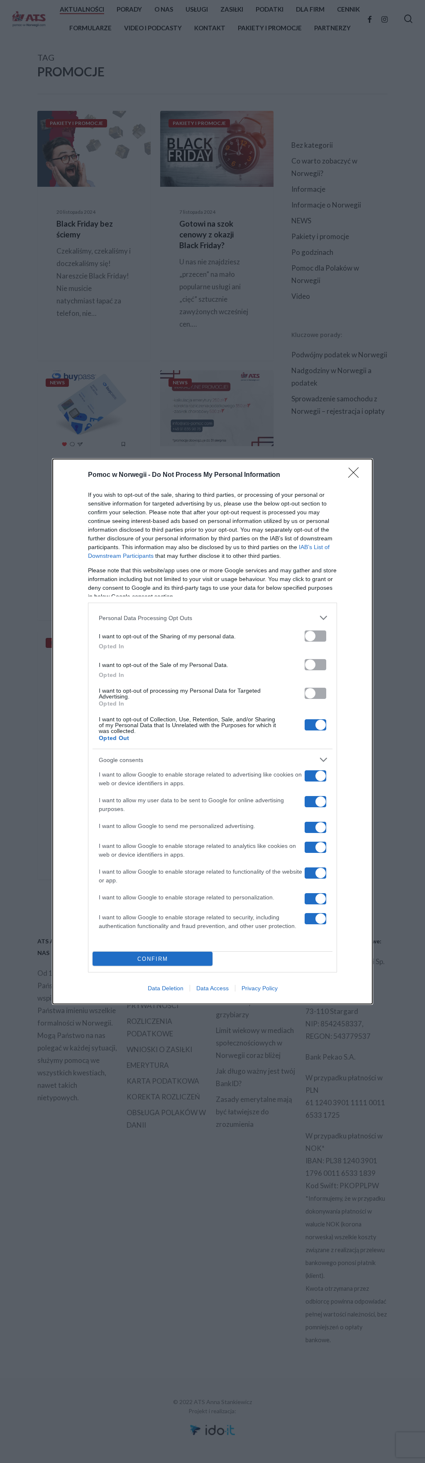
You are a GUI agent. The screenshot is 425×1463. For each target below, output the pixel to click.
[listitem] (212, 617)
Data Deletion (165, 988)
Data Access (212, 988)
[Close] (356, 475)
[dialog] (212, 731)
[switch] (315, 636)
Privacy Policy (260, 988)
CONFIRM (152, 959)
